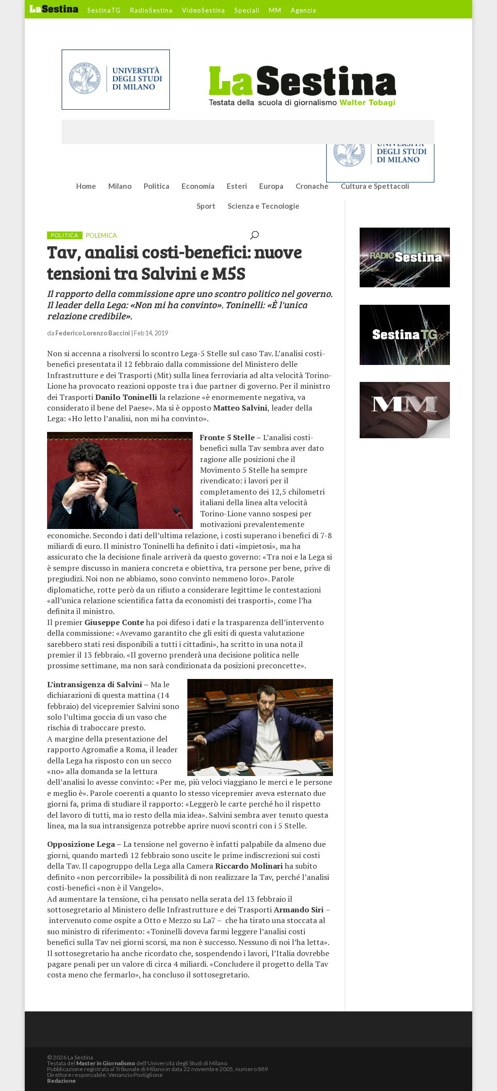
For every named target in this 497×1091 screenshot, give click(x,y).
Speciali (247, 10)
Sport (206, 206)
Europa (271, 186)
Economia (198, 186)
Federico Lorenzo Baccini (92, 333)
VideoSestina (203, 10)
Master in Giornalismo (105, 1063)
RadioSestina (151, 10)
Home (86, 186)
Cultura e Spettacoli (375, 186)
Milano (120, 186)
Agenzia (303, 10)
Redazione (61, 1080)
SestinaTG (104, 10)
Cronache (312, 186)
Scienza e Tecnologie (263, 206)
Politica (156, 186)
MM (275, 10)
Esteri (237, 186)
